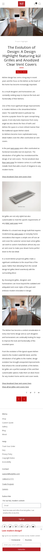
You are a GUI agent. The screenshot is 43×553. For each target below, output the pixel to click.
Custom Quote (7, 423)
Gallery (4, 426)
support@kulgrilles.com (11, 474)
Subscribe (21, 549)
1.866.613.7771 (8, 479)
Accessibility (6, 462)
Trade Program (8, 484)
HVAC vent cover (11, 223)
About (4, 434)
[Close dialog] (41, 529)
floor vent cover (8, 162)
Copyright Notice (8, 458)
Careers (5, 489)
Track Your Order (8, 446)
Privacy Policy (7, 454)
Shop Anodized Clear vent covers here (16, 177)
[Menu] (3, 4)
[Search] (39, 4)
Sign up (21, 519)
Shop (4, 419)
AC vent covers (17, 234)
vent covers (15, 148)
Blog (4, 430)
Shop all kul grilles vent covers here (15, 387)
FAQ (3, 450)
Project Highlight (21, 41)
